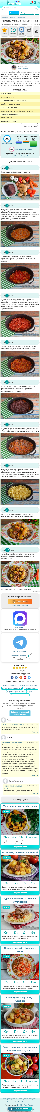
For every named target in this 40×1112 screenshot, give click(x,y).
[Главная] (14, 3)
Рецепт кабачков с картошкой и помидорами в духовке (20, 1048)
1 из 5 (14, 667)
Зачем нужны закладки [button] (20, 605)
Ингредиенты (16, 24)
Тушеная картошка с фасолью (20, 806)
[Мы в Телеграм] (20, 642)
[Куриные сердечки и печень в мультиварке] (20, 917)
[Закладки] (34, 2)
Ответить (35, 732)
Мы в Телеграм (20, 651)
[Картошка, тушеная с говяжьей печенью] (20, 51)
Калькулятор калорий (10, 1099)
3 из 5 (20, 667)
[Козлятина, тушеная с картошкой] (20, 868)
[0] (23, 32)
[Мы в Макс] (20, 618)
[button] (29, 33)
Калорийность (25, 24)
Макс (25, 1105)
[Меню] (2, 2)
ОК (21, 1105)
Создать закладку (22, 601)
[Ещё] (37, 13)
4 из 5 (22, 667)
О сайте (17, 1102)
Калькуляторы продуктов (27, 1099)
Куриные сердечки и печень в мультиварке (20, 900)
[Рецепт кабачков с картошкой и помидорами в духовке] (20, 1065)
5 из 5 (25, 667)
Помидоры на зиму (27, 13)
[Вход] (38, 2)
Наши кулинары (27, 1102)
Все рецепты (14, 13)
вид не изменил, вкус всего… (13, 786)
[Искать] (35, 8)
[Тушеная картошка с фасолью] (20, 821)
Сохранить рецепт (21, 1109)
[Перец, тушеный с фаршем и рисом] (20, 967)
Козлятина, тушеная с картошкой (20, 852)
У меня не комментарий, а (13, 742)
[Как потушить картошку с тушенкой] (20, 1016)
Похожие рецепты (6, 24)
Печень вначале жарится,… (14, 724)
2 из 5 (17, 667)
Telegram (31, 1105)
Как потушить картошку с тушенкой (20, 999)
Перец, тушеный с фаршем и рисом (20, 949)
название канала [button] (19, 656)
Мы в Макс (20, 627)
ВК (18, 1105)
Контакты (10, 1102)
